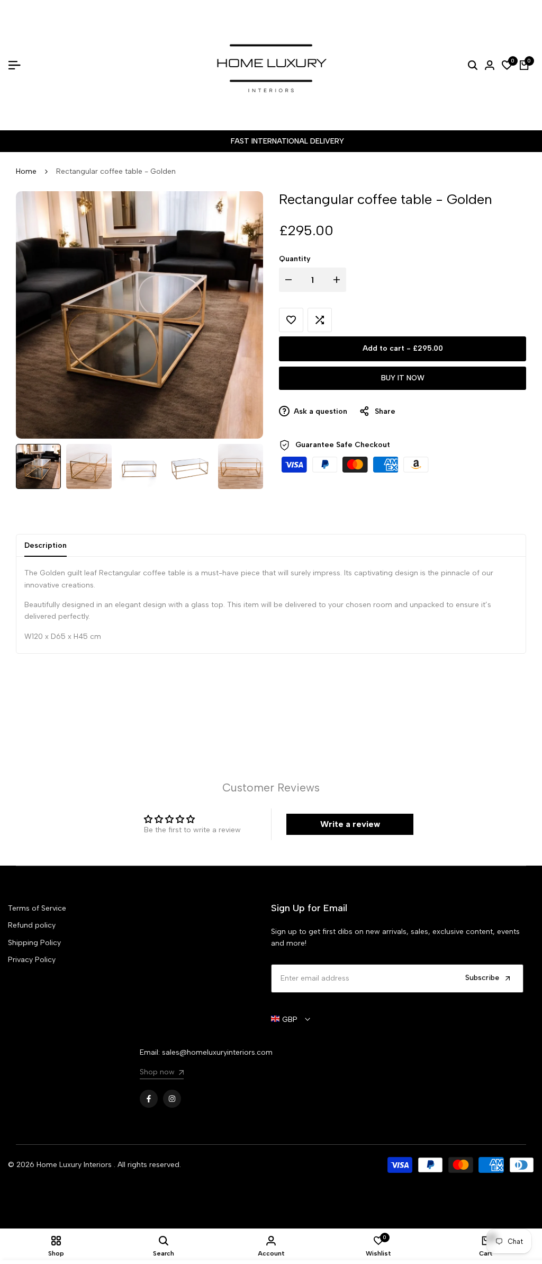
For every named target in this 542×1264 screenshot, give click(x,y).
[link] (162, 1073)
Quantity (295, 258)
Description (45, 545)
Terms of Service (37, 908)
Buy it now (402, 377)
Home (26, 171)
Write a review (350, 824)
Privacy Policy (32, 959)
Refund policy (32, 925)
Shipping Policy (34, 942)
